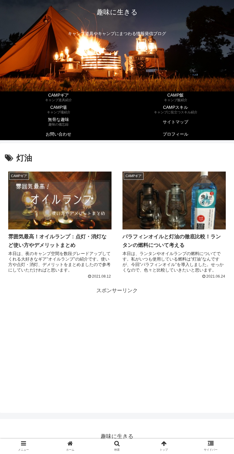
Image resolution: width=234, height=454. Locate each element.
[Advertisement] (117, 338)
